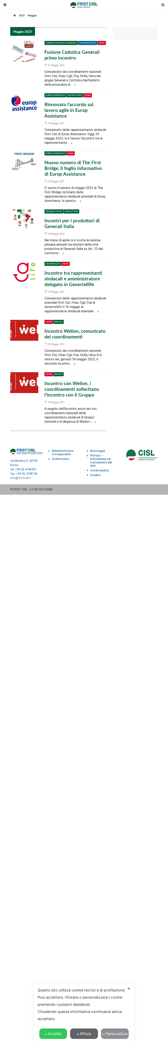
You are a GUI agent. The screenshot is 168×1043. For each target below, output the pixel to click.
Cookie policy (99, 470)
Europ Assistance (55, 95)
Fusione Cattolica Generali (61, 43)
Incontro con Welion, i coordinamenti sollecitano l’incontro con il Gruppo (71, 389)
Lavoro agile (75, 95)
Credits (95, 475)
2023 (22, 15)
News (102, 43)
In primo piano (87, 43)
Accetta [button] (54, 1034)
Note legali (97, 451)
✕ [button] (128, 988)
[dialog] (84, 1012)
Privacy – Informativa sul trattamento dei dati (101, 460)
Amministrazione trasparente (63, 452)
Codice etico (60, 459)
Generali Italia (54, 211)
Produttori (71, 211)
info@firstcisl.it (20, 478)
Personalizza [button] (116, 1034)
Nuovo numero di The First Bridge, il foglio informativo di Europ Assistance (73, 168)
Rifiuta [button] (85, 1034)
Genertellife (53, 264)
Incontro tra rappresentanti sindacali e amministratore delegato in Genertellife (73, 279)
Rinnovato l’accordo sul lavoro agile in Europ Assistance (68, 110)
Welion (58, 322)
